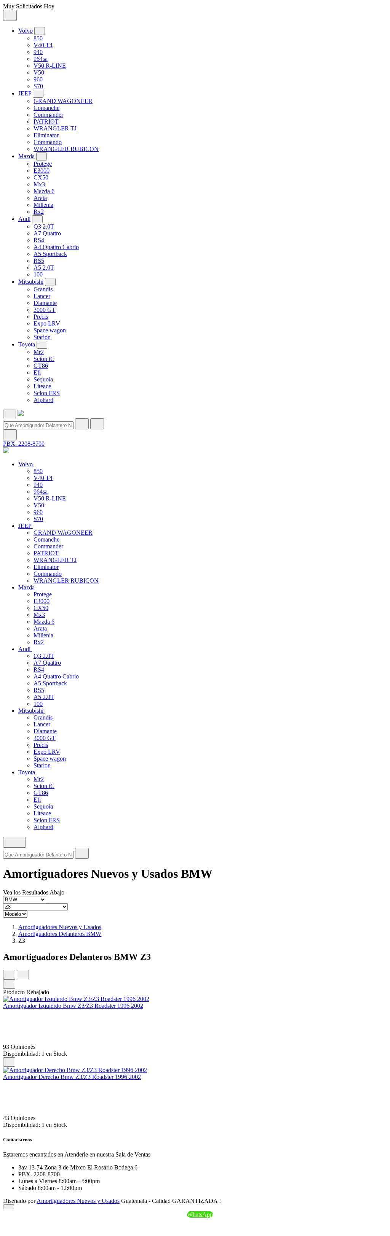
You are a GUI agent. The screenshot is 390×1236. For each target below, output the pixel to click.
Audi (24, 219)
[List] (23, 974)
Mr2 (39, 352)
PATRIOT (46, 121)
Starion (42, 337)
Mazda (26, 156)
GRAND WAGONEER (63, 101)
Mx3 (39, 184)
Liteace (42, 386)
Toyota (26, 344)
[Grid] (9, 974)
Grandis (43, 289)
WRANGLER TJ (55, 128)
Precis (41, 316)
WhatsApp (200, 1214)
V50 (39, 72)
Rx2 (39, 211)
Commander (48, 114)
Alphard (43, 400)
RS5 (39, 260)
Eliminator (46, 135)
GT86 (41, 365)
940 (38, 52)
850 (38, 38)
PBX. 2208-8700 (24, 443)
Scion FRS (47, 393)
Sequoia (43, 379)
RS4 (39, 240)
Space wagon (50, 330)
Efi (37, 372)
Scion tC (44, 359)
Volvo (25, 30)
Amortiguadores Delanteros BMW (59, 934)
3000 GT (45, 310)
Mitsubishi (30, 281)
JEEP (24, 93)
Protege (43, 163)
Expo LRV (47, 323)
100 (38, 274)
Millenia (43, 205)
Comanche (46, 108)
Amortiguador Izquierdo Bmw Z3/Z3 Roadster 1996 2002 (73, 1005)
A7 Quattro (47, 233)
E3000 (42, 170)
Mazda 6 (44, 191)
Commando (48, 142)
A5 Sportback (50, 254)
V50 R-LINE (50, 65)
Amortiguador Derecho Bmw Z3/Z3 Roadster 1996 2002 (72, 1077)
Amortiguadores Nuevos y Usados (59, 927)
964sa (41, 59)
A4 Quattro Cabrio (56, 247)
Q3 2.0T (44, 226)
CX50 (41, 177)
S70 (38, 86)
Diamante (45, 303)
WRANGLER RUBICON (66, 149)
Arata (40, 198)
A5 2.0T (44, 267)
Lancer (42, 296)
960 (38, 79)
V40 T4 (43, 45)
